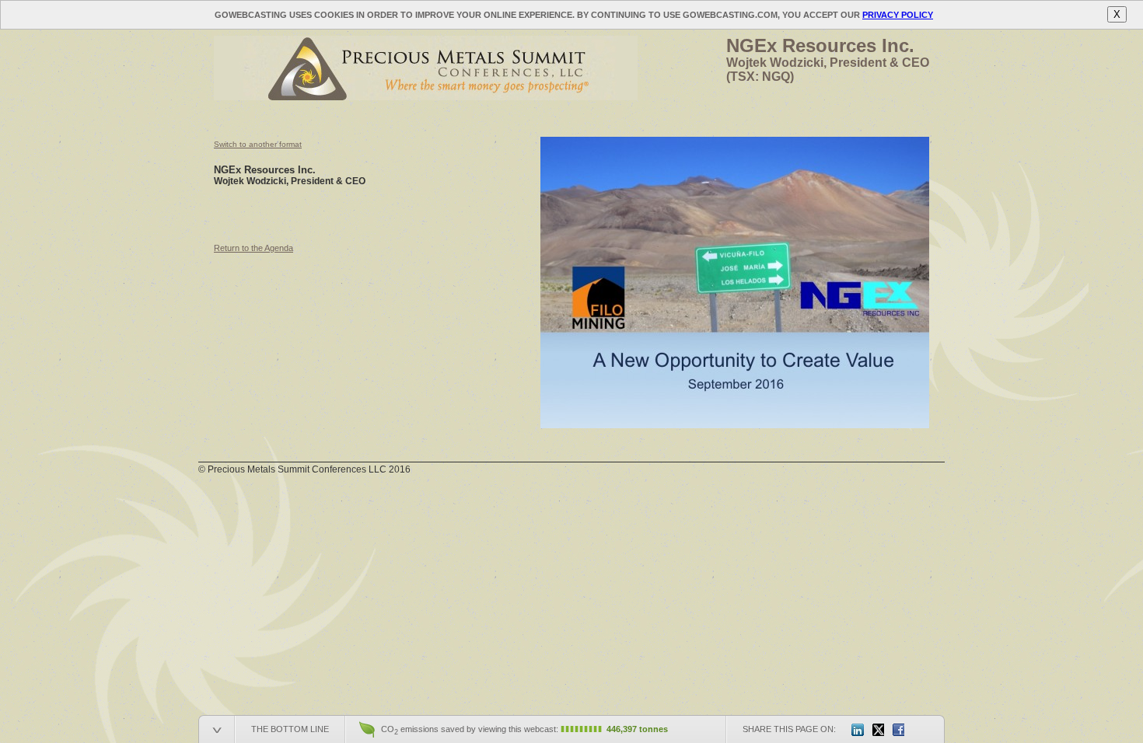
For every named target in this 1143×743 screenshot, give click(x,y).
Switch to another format (258, 144)
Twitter (878, 730)
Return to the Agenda (253, 248)
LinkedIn (857, 730)
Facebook (898, 730)
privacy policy (897, 14)
